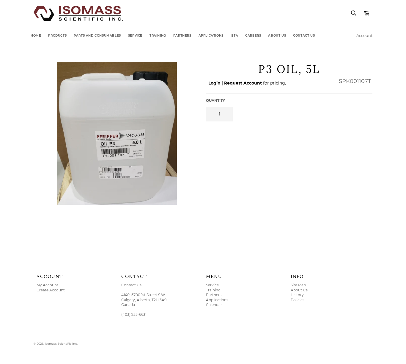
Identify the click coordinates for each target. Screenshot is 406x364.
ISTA (234, 36)
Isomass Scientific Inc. (61, 343)
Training (158, 36)
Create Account (51, 290)
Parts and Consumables (97, 36)
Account (364, 35)
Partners (182, 36)
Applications (211, 36)
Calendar (214, 304)
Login (214, 83)
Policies (297, 300)
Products (57, 36)
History (297, 295)
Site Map (298, 285)
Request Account (243, 83)
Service (135, 36)
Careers (253, 36)
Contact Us (304, 36)
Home (36, 36)
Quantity (215, 100)
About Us (277, 36)
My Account (47, 285)
